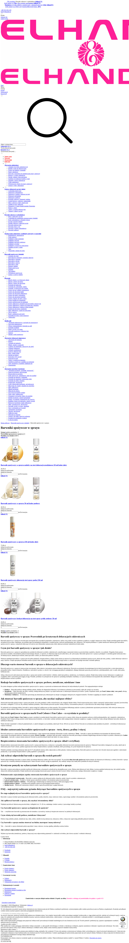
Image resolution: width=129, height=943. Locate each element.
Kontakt (7, 858)
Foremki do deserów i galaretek (17, 377)
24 (15, 436)
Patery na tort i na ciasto (15, 329)
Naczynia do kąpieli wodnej (16, 392)
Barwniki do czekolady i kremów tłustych (20, 257)
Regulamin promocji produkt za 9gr (15, 890)
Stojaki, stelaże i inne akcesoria (17, 177)
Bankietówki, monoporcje (16, 235)
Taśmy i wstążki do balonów (16, 360)
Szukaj (3, 89)
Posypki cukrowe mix (14, 225)
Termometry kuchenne (15, 409)
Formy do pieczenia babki (16, 292)
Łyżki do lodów (13, 420)
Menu (2, 87)
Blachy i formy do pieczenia (16, 283)
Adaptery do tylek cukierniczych (18, 167)
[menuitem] (66, 156)
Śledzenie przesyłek (10, 872)
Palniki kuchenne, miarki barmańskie (19, 398)
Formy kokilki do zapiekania (16, 300)
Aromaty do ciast (13, 256)
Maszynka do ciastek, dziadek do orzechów (21, 386)
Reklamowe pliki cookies (8, 929)
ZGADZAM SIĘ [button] (6, 941)
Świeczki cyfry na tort (14, 357)
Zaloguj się (4, 17)
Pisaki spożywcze (13, 268)
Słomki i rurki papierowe (15, 334)
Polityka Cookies (10, 893)
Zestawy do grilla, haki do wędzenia (19, 416)
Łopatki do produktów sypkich (17, 418)
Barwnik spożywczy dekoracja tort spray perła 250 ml (22, 580)
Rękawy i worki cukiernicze (16, 175)
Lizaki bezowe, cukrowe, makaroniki (19, 201)
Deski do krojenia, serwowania (17, 372)
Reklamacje (8, 880)
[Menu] (126, 917)
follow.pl (30, 905)
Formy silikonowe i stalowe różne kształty (20, 307)
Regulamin (8, 895)
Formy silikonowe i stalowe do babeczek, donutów (23, 305)
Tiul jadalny (11, 271)
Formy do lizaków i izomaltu (16, 170)
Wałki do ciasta (12, 413)
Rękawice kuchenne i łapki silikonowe (19, 403)
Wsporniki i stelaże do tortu (16, 250)
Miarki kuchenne (13, 389)
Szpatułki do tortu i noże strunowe (18, 315)
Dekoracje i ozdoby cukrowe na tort (19, 194)
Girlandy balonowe (14, 348)
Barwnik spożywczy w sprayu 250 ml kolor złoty (19, 542)
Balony (10, 341)
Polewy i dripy (12, 208)
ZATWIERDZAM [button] (6, 936)
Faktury (7, 878)
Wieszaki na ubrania (14, 414)
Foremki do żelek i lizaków (16, 381)
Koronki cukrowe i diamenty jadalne (19, 199)
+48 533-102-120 (6, 10)
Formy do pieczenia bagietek (16, 297)
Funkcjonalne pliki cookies (9, 919)
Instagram (7, 852)
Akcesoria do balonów (15, 340)
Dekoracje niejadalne (14, 196)
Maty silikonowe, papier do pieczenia (19, 310)
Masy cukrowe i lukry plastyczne (18, 203)
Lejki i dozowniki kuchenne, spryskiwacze (21, 384)
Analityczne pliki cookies (8, 924)
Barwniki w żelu (13, 264)
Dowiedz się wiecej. (96, 938)
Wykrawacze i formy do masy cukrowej (20, 184)
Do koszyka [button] (23, 474)
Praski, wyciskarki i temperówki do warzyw (21, 399)
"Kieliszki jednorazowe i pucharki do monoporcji (23, 322)
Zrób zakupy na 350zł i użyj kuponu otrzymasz (23, 6)
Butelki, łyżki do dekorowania (17, 168)
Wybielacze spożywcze (15, 273)
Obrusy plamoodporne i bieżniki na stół (20, 326)
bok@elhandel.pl (6, 12)
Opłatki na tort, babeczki (15, 204)
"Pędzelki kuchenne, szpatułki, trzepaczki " (21, 370)
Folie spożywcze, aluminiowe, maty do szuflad (22, 375)
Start (2, 85)
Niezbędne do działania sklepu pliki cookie (15, 913)
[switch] (123, 926)
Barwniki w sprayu (14, 263)
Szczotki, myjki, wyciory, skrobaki (18, 406)
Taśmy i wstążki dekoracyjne (17, 209)
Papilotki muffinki (13, 327)
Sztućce (10, 333)
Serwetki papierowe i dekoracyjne (18, 331)
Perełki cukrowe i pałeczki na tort (18, 223)
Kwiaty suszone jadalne (15, 221)
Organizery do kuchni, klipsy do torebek (20, 396)
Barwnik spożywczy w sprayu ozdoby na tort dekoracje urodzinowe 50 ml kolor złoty (34, 465)
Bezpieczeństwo (9, 862)
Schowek (4, 92)
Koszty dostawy (9, 868)
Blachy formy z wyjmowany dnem (18, 280)
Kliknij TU (4, 437)
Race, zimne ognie (13, 353)
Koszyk (4, 94)
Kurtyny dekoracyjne (14, 351)
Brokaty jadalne (13, 266)
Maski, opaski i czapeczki (16, 345)
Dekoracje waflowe (14, 197)
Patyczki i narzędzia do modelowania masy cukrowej (24, 173)
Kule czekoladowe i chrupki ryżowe (19, 220)
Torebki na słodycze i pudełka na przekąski (21, 362)
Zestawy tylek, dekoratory (16, 185)
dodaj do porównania (7, 470)
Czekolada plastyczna (14, 191)
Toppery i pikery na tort (15, 211)
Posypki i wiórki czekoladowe (17, 228)
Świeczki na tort (13, 358)
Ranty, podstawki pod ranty (16, 314)
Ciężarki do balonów (14, 343)
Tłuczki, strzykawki (14, 411)
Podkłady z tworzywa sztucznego (18, 245)
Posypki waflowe (13, 230)
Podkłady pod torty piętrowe (16, 242)
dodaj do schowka (6, 472)
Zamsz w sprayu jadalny (15, 274)
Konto (3, 15)
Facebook (7, 850)
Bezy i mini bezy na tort (15, 216)
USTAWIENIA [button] (5, 939)
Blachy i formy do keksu (15, 281)
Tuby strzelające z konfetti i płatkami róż (20, 363)
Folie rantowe (12, 237)
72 (18, 436)
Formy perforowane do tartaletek (18, 302)
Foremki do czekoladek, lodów (17, 287)
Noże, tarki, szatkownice (15, 394)
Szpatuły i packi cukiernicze (16, 180)
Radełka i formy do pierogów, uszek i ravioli (21, 401)
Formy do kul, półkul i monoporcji (18, 290)
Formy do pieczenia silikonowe (17, 293)
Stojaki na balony (13, 355)
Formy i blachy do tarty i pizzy (17, 298)
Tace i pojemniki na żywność (17, 408)
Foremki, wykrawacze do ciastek (18, 288)
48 (16, 436)
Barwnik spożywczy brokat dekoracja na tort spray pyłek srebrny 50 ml (29, 619)
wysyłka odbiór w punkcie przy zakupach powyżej (29, 5)
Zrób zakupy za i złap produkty (22, 3)
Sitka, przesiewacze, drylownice (17, 404)
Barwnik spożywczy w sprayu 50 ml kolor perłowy (20, 503)
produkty (11, 1)
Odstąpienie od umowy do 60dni (14, 882)
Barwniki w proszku (14, 259)
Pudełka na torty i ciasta (15, 247)
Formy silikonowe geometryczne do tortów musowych (24, 304)
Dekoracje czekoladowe (15, 192)
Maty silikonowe (13, 387)
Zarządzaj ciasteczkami (8, 902)
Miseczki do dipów (14, 391)
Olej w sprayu (12, 312)
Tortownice (11, 317)
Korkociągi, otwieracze (15, 382)
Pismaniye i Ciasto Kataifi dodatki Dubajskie (21, 206)
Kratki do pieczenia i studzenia (17, 309)
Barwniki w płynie (13, 261)
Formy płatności (9, 870)
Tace (9, 249)
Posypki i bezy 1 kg (14, 227)
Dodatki (10, 269)
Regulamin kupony (10, 888)
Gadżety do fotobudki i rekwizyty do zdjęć (21, 346)
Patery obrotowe (13, 172)
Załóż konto (4, 19)
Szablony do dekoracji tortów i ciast (19, 179)
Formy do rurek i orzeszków (16, 295)
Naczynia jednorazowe (15, 324)
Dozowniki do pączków (15, 374)
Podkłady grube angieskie (16, 239)
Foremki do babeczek (14, 285)
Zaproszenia (12, 365)
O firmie (7, 860)
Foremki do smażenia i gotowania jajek (20, 379)
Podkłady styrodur (13, 244)
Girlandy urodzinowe (14, 350)
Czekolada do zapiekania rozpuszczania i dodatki (23, 218)
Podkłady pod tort (13, 240)
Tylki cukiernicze (13, 182)
